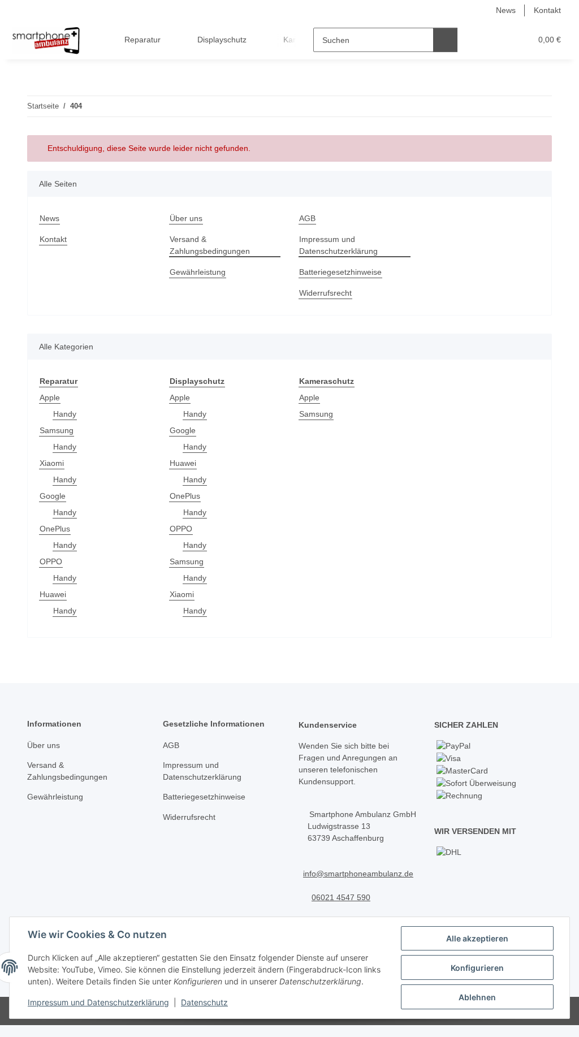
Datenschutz (204, 1002)
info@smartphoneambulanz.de (358, 873)
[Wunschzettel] (501, 39)
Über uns (186, 218)
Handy (64, 413)
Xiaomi (52, 463)
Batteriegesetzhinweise (340, 271)
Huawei (53, 594)
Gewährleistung (198, 271)
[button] (478, 39)
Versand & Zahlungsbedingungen (210, 245)
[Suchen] (445, 40)
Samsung (57, 430)
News (506, 10)
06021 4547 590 (341, 897)
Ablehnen (477, 997)
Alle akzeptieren (477, 938)
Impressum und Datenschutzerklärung (98, 1002)
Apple (50, 397)
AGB (307, 218)
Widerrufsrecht (325, 292)
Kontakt (547, 10)
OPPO (51, 561)
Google (53, 495)
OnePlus (55, 528)
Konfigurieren (477, 968)
